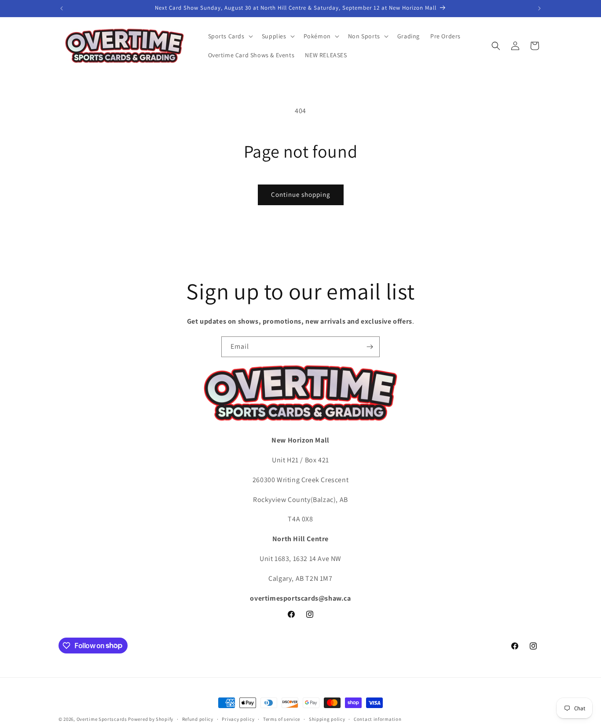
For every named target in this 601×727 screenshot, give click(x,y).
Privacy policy (238, 719)
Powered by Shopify (150, 719)
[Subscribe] (369, 346)
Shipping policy (327, 719)
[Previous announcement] (61, 8)
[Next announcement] (539, 8)
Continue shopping (300, 194)
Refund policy (197, 719)
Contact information (377, 719)
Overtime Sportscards (102, 719)
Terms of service (281, 719)
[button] (230, 36)
